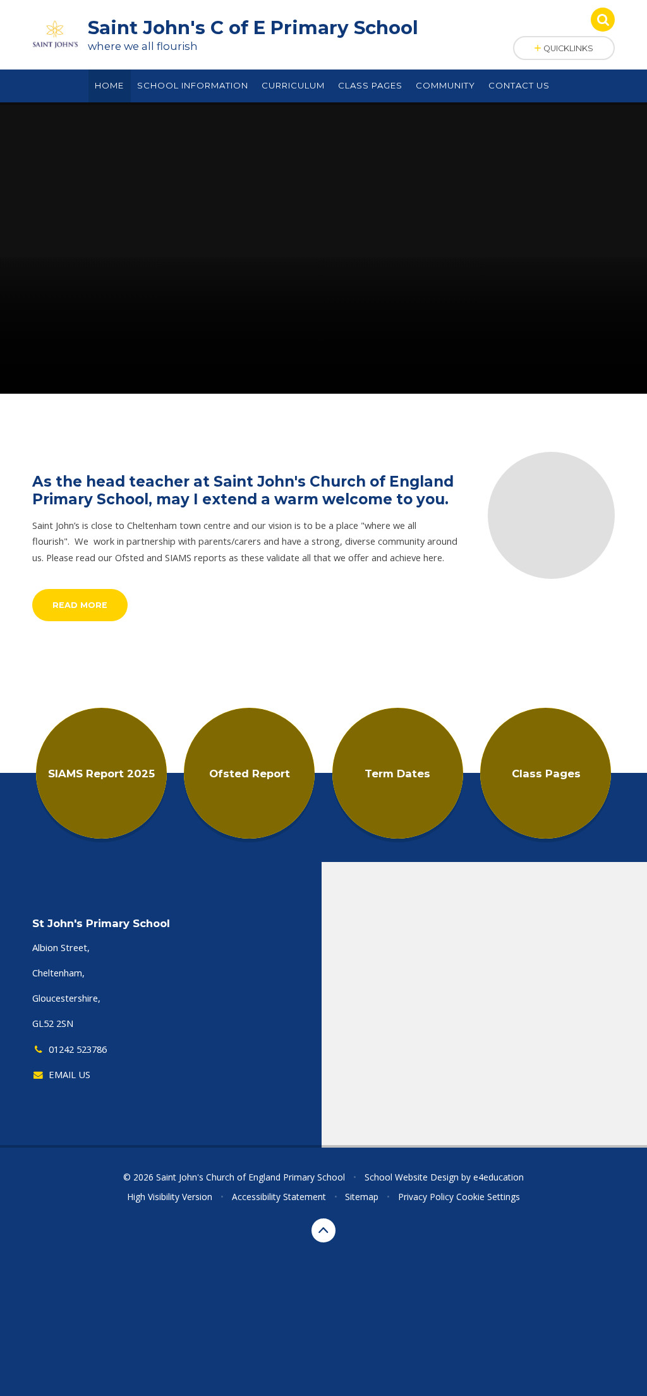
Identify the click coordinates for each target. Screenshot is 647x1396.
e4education (498, 1177)
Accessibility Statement (279, 1197)
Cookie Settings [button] (488, 1197)
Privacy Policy (426, 1197)
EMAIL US (69, 1074)
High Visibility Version (169, 1197)
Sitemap (361, 1197)
